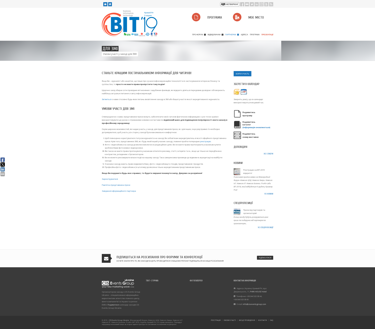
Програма (255, 35)
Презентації (267, 35)
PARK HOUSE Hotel (258, 291)
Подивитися (113, 304)
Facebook (242, 4)
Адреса (244, 35)
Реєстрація (216, 320)
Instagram (261, 4)
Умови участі (230, 320)
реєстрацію (205, 141)
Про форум (198, 35)
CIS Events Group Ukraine (119, 320)
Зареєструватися (110, 179)
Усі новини (268, 194)
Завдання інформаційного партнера (119, 191)
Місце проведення (247, 320)
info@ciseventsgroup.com (254, 304)
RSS (271, 4)
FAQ (271, 320)
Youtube (266, 4)
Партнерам (231, 35)
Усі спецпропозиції (265, 227)
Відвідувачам (215, 35)
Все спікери (268, 154)
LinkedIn (257, 4)
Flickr (247, 4)
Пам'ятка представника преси (116, 185)
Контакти (262, 320)
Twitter (252, 4)
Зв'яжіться (106, 99)
